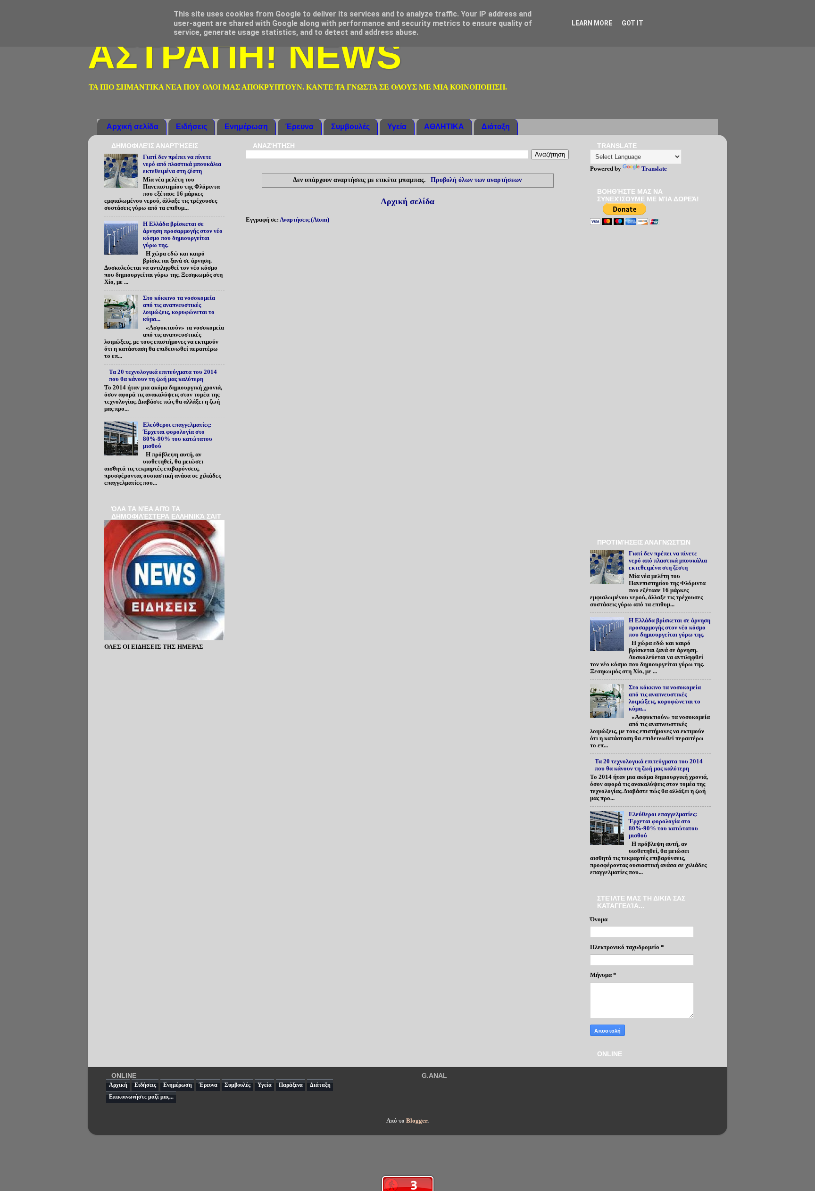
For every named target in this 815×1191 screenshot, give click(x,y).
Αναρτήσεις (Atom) (304, 219)
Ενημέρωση (246, 127)
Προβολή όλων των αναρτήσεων (476, 179)
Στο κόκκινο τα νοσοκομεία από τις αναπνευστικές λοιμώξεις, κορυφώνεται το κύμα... (179, 309)
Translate (654, 168)
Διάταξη (496, 127)
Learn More (592, 23)
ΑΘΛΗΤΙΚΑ (444, 127)
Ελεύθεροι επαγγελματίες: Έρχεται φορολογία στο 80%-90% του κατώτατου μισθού (177, 435)
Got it (632, 23)
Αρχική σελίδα (132, 127)
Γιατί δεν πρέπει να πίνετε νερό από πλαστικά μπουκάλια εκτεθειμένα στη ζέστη (182, 164)
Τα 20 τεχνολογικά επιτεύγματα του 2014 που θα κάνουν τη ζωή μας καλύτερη (163, 375)
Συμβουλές (350, 127)
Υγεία (397, 127)
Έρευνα (299, 127)
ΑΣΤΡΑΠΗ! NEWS (244, 55)
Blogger (416, 1120)
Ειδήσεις (191, 127)
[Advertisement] (650, 382)
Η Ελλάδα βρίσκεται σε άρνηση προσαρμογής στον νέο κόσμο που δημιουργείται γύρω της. (183, 234)
